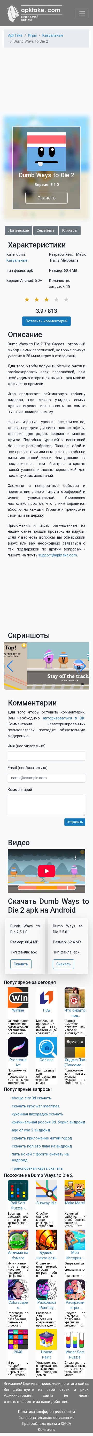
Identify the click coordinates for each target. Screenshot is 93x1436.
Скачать (46, 197)
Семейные (46, 230)
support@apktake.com (57, 555)
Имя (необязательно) (26, 746)
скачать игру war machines (35, 1106)
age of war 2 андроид (31, 1130)
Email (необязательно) (28, 768)
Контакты (46, 1429)
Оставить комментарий (46, 321)
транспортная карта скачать (37, 1168)
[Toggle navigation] (82, 13)
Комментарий (20, 790)
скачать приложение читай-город (42, 1138)
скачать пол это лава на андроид (42, 1146)
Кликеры (69, 230)
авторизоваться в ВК (64, 718)
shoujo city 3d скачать (31, 1098)
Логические (18, 230)
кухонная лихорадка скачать (37, 1114)
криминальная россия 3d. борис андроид (48, 1122)
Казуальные (16, 260)
